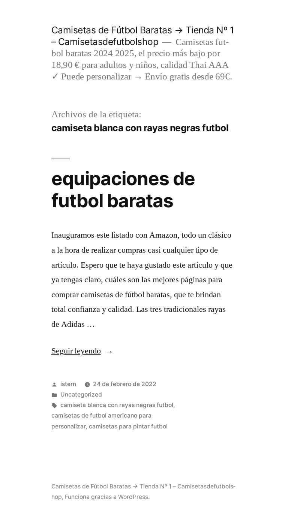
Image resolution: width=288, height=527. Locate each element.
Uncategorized (81, 394)
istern (68, 384)
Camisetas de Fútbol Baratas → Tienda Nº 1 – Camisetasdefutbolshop (142, 35)
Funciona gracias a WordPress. (107, 496)
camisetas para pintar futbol (128, 426)
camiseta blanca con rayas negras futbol (116, 405)
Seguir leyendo (82, 351)
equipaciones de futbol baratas (123, 189)
